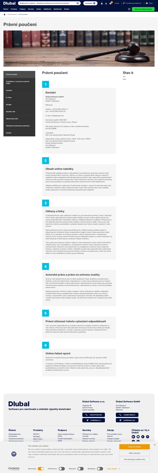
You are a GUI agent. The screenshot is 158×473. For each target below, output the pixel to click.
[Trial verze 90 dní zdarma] (106, 3)
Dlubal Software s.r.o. (93, 401)
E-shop (117, 3)
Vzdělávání (47, 9)
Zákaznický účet (12, 119)
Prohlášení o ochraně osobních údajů (17, 82)
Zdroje (38, 9)
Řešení (5, 9)
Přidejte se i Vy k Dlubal (140, 431)
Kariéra (66, 9)
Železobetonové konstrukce (15, 435)
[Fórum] (133, 437)
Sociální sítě (10, 112)
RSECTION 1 (38, 439)
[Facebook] (143, 437)
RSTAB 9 (36, 437)
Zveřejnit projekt (113, 439)
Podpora (22, 9)
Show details (112, 469)
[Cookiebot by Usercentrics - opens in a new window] (14, 468)
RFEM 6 (36, 434)
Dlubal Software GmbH (128, 401)
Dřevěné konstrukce (16, 441)
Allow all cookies (134, 447)
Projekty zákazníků (114, 441)
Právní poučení (11, 74)
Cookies (9, 90)
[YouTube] (138, 437)
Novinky (31, 9)
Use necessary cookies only (134, 459)
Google (8, 104)
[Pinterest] (147, 437)
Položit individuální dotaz (65, 440)
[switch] (62, 468)
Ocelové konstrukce (16, 439)
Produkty (14, 9)
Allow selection (134, 453)
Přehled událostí (88, 441)
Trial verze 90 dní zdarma (143, 9)
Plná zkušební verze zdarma (114, 435)
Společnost (58, 9)
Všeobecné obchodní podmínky (18, 126)
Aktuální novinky (88, 439)
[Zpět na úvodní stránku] (9, 3)
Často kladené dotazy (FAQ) (66, 435)
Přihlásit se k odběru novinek (90, 435)
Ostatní (8, 133)
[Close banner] (154, 445)
